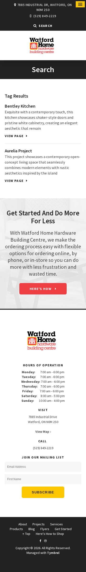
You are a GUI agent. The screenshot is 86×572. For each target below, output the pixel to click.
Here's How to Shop (50, 534)
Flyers (44, 529)
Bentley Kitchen (20, 106)
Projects (38, 524)
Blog (31, 529)
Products (16, 529)
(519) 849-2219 (44, 16)
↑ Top (26, 534)
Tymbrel (53, 553)
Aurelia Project (18, 151)
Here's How (41, 289)
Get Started (63, 529)
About (22, 524)
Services (56, 524)
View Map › (43, 431)
